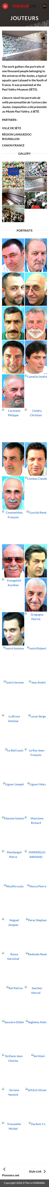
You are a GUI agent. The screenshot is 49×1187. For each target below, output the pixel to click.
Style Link (35, 1171)
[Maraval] (24, 6)
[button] (5, 6)
